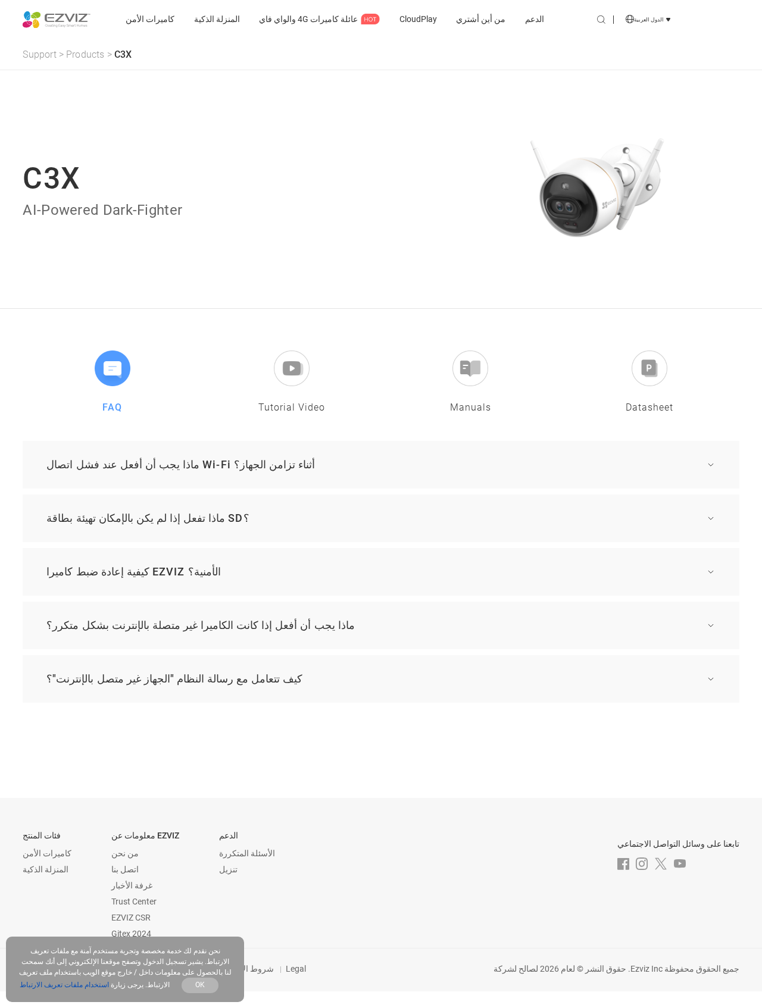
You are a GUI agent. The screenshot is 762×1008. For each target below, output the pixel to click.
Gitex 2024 (131, 933)
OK (200, 985)
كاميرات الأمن (150, 19)
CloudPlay (418, 19)
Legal (296, 968)
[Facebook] (623, 863)
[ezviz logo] (56, 20)
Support (39, 54)
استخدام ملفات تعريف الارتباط (64, 985)
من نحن (125, 853)
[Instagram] (642, 863)
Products (85, 54)
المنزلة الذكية (217, 19)
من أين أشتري (480, 19)
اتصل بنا (125, 869)
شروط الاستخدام (244, 968)
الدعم (534, 19)
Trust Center (134, 901)
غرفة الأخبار (131, 885)
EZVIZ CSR (131, 917)
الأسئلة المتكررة (247, 853)
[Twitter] (661, 863)
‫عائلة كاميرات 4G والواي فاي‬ (308, 19)
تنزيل (228, 869)
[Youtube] (680, 863)
